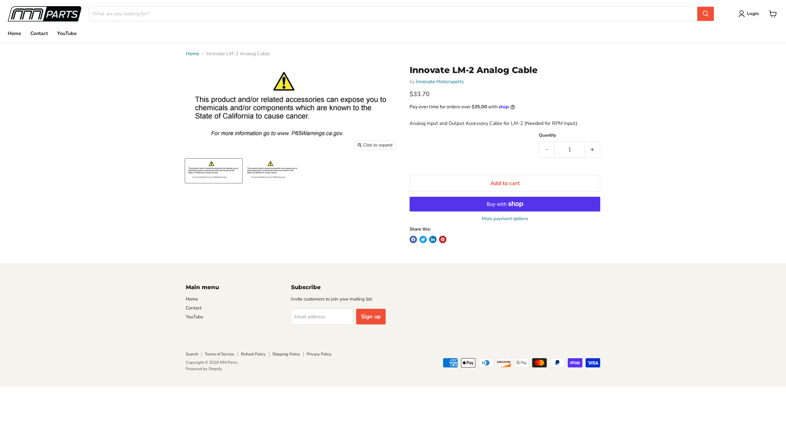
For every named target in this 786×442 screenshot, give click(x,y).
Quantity (547, 135)
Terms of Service (219, 354)
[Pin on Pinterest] (442, 239)
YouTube (67, 33)
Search (192, 354)
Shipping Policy (286, 354)
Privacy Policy (319, 354)
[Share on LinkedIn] (433, 239)
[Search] (705, 14)
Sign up (371, 316)
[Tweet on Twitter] (423, 239)
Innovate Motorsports (440, 81)
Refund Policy (253, 354)
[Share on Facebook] (413, 239)
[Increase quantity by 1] (592, 149)
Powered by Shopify (204, 369)
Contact (39, 33)
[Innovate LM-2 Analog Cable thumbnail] (213, 171)
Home (14, 33)
